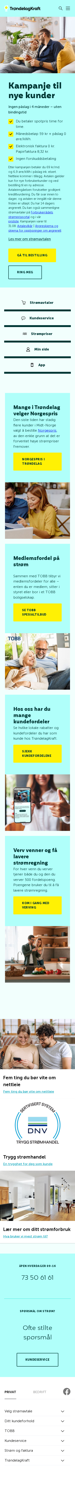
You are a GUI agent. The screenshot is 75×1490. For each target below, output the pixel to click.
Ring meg (25, 272)
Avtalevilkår (24, 226)
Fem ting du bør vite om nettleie (28, 1091)
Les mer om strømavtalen (29, 239)
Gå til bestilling (32, 255)
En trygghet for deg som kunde (27, 1164)
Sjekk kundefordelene (36, 754)
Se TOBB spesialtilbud (34, 612)
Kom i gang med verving (35, 905)
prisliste (13, 221)
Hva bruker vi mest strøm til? (25, 1236)
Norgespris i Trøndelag (33, 462)
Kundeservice (37, 1360)
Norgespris (47, 430)
